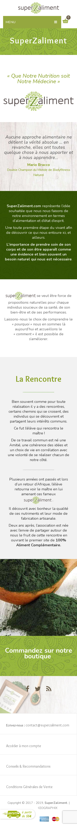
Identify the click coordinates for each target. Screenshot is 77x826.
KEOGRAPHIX (47, 808)
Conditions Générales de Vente (29, 787)
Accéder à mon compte (23, 746)
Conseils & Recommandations (28, 766)
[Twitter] (38, 689)
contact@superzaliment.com (47, 725)
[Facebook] (27, 689)
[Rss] (48, 689)
